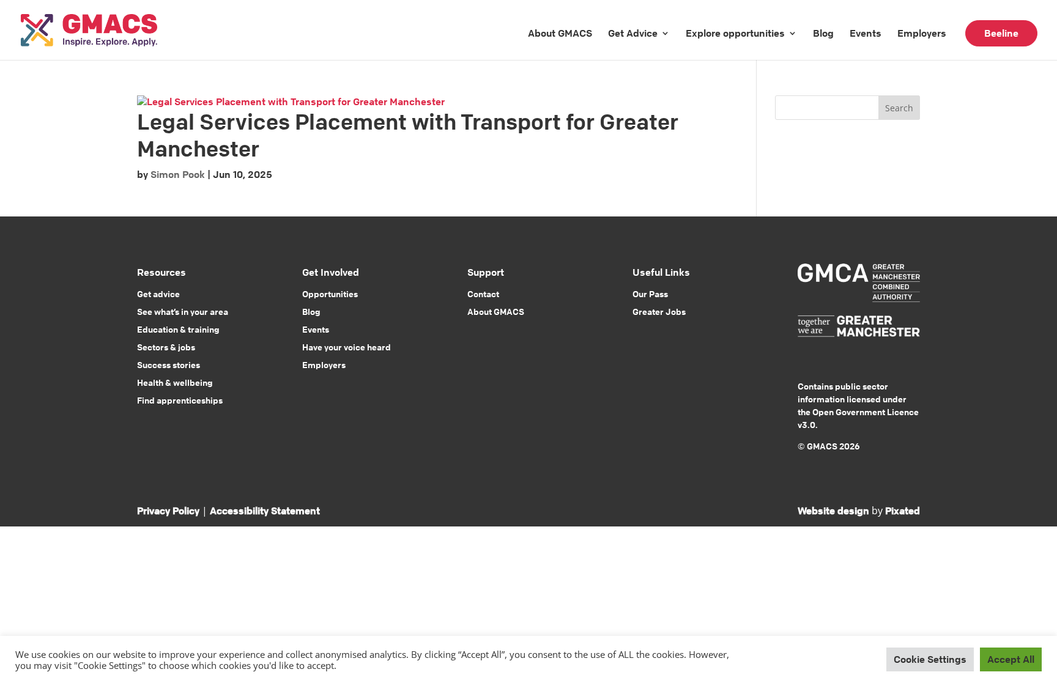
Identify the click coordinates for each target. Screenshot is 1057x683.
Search (899, 108)
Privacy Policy (168, 510)
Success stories (168, 364)
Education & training (178, 328)
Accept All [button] (1010, 659)
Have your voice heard (346, 346)
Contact (483, 293)
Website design (833, 510)
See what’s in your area (182, 311)
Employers (921, 33)
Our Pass (650, 293)
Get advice (158, 293)
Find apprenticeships (180, 399)
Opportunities (330, 293)
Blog (823, 33)
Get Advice (633, 33)
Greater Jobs (659, 311)
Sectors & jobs (166, 346)
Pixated (902, 510)
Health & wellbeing (175, 382)
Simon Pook (177, 174)
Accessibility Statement (265, 510)
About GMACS (560, 33)
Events (865, 33)
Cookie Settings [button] (930, 659)
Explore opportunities (735, 33)
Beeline (1001, 33)
